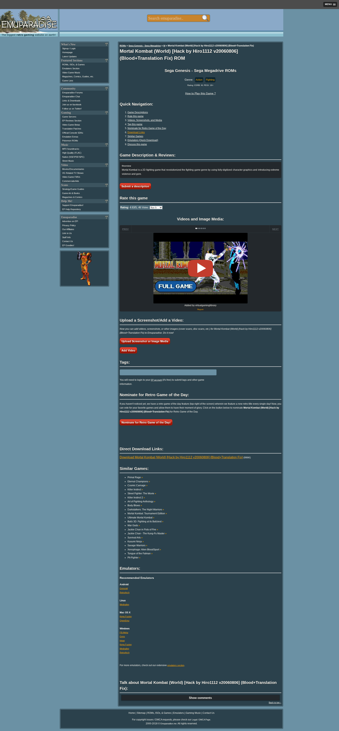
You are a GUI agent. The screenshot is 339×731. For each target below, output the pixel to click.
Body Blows (135, 505)
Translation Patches (71, 128)
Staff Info (66, 237)
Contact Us (67, 241)
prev (125, 229)
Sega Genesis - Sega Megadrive (144, 46)
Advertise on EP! (70, 221)
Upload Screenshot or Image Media (144, 341)
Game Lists (67, 80)
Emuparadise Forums (72, 92)
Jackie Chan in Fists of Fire (143, 529)
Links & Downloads (71, 100)
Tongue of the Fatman (140, 553)
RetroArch (124, 592)
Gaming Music (193, 713)
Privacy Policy (69, 225)
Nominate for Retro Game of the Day (147, 128)
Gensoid (124, 588)
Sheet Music (68, 161)
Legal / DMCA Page (201, 719)
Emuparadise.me (168, 723)
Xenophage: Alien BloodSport (144, 549)
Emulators (178, 713)
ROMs (123, 46)
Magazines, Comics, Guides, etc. (78, 76)
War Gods (134, 525)
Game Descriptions (138, 112)
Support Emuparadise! (72, 205)
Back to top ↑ (275, 702)
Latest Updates (69, 56)
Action (199, 79)
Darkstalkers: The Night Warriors (146, 509)
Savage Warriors (137, 545)
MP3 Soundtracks (70, 149)
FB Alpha (124, 632)
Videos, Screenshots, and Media (145, 120)
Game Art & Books (71, 193)
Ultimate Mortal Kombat (141, 517)
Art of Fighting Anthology (141, 501)
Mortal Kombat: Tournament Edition (147, 513)
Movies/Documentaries (73, 169)
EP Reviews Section (71, 120)
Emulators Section (70, 68)
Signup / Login (69, 48)
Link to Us (67, 233)
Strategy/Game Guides (73, 189)
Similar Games (135, 136)
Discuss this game (137, 144)
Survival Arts (135, 537)
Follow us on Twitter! (72, 108)
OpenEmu (124, 620)
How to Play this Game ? (200, 93)
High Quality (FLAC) (71, 153)
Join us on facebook (71, 104)
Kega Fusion (126, 616)
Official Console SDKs (72, 133)
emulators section (175, 665)
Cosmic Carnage (138, 485)
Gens (122, 636)
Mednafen (124, 604)
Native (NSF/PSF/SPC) (73, 157)
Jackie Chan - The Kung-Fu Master (147, 533)
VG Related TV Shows (73, 173)
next (275, 229)
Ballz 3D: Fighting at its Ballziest (145, 521)
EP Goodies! (68, 245)
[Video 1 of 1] (200, 268)
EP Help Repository (71, 209)
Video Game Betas (71, 125)
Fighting (210, 79)
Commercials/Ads (70, 181)
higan (122, 640)
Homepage (67, 52)
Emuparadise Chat (71, 96)
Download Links (136, 132)
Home (131, 713)
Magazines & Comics (72, 197)
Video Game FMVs (71, 177)
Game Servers (69, 117)
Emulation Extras (70, 137)
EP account (156, 380)
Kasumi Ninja (136, 541)
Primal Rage (135, 477)
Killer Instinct (135, 489)
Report (200, 309)
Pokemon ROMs (70, 140)
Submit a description (135, 186)
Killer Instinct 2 (136, 497)
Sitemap (141, 713)
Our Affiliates (68, 229)
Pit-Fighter (134, 557)
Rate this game (136, 116)
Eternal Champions (139, 481)
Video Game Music (71, 72)
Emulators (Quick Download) (143, 140)
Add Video (128, 350)
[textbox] (178, 18)
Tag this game (135, 124)
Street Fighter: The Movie (142, 493)
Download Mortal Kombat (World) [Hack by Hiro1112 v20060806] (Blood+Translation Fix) (181, 457)
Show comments (200, 697)
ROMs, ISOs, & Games (73, 64)
